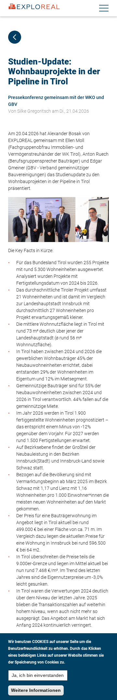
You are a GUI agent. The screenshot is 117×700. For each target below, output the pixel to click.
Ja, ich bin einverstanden (38, 675)
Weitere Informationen (36, 690)
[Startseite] (34, 6)
